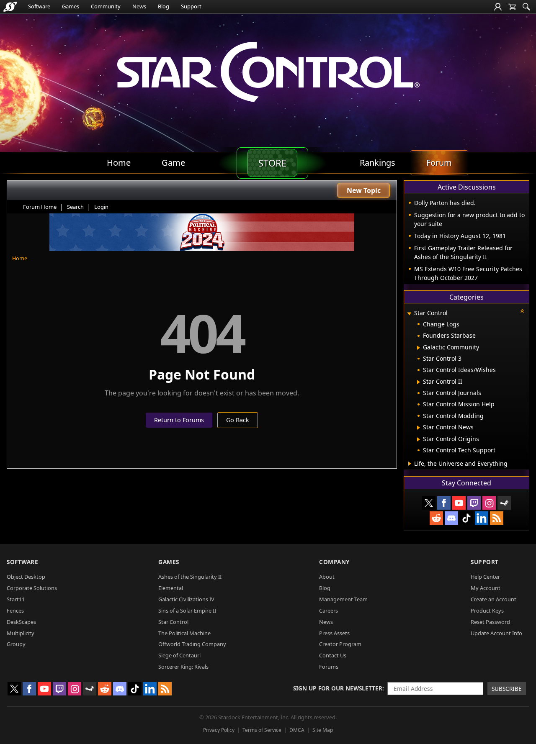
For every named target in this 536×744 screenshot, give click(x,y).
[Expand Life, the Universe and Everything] (409, 464)
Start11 (16, 599)
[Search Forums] (526, 6)
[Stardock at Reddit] (436, 518)
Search (75, 206)
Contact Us (332, 655)
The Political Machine (184, 633)
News (139, 6)
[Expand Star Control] (409, 313)
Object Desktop (26, 576)
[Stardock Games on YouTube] (458, 503)
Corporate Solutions (32, 588)
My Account (485, 588)
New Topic (364, 190)
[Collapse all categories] (522, 311)
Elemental (170, 588)
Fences (15, 610)
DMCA (296, 730)
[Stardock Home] (10, 7)
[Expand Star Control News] (418, 428)
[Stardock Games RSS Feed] (496, 518)
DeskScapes (21, 622)
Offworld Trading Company (192, 644)
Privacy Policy (218, 730)
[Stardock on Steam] (504, 503)
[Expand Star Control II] (418, 382)
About (327, 576)
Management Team (343, 599)
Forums (328, 666)
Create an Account (493, 599)
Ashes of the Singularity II (190, 576)
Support (191, 6)
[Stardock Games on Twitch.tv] (474, 503)
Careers (328, 610)
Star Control (173, 622)
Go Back (237, 420)
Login (101, 206)
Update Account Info (496, 633)
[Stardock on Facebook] (443, 503)
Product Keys (487, 610)
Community (106, 6)
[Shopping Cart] (512, 6)
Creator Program (340, 644)
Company (334, 562)
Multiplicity (20, 633)
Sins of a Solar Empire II (187, 610)
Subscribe (507, 689)
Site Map (322, 730)
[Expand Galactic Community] (418, 348)
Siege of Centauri (179, 655)
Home (19, 258)
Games (70, 6)
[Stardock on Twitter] (428, 503)
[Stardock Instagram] (489, 503)
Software (39, 6)
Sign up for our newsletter (337, 688)
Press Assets (334, 633)
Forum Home (40, 206)
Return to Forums (179, 420)
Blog (163, 6)
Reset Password (490, 622)
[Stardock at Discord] (451, 518)
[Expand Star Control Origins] (418, 439)
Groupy (16, 644)
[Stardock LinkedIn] (481, 518)
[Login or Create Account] (498, 6)
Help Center (485, 576)
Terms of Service (261, 730)
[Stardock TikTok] (466, 518)
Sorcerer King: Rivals (183, 666)
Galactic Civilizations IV (186, 599)
